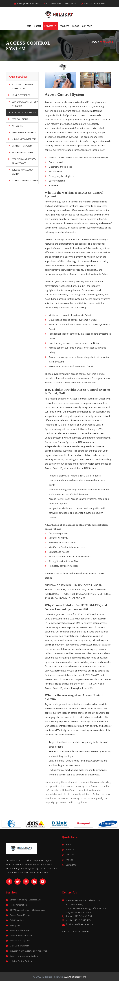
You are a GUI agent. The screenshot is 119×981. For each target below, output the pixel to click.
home (95, 42)
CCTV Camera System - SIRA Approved (25, 103)
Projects (64, 26)
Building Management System (23, 171)
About (37, 26)
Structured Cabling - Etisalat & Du (22, 86)
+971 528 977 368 (53, 3)
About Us (70, 849)
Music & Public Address (24, 132)
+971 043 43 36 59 (82, 916)
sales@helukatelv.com (28, 3)
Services (48, 26)
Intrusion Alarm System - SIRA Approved (28, 950)
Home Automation (21, 95)
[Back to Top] (115, 975)
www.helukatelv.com (75, 976)
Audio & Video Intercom (24, 139)
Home (28, 26)
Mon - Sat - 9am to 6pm (94, 3)
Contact (87, 26)
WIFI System (17, 125)
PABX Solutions (20, 119)
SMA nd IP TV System (22, 145)
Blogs (75, 26)
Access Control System (24, 112)
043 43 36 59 (70, 3)
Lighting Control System (25, 180)
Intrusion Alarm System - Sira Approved (25, 161)
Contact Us (71, 864)
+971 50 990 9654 (83, 920)
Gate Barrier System (22, 152)
